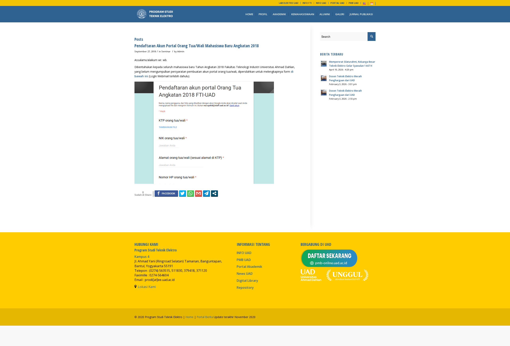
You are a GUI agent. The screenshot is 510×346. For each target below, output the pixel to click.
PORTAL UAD (337, 2)
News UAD (245, 273)
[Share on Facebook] (166, 193)
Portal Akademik (249, 266)
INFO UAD (321, 2)
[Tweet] (182, 193)
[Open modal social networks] (214, 193)
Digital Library (247, 280)
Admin (180, 51)
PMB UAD (354, 2)
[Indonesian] (371, 3)
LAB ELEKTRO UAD (288, 2)
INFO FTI (307, 2)
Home (189, 317)
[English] (364, 3)
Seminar (166, 51)
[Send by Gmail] (198, 193)
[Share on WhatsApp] (190, 193)
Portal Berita (205, 317)
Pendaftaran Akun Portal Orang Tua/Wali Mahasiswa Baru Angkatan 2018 (196, 45)
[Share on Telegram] (206, 193)
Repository (245, 287)
